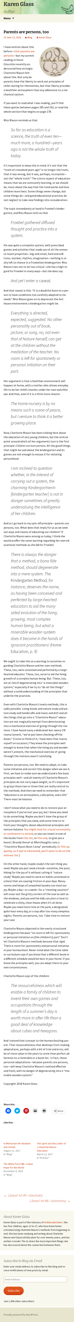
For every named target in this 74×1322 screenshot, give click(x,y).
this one (42, 838)
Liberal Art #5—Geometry (23, 1195)
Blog (29, 37)
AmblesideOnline (53, 1222)
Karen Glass (45, 37)
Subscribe (14, 1290)
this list (28, 838)
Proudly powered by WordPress (21, 1314)
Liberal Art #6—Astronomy (50, 1200)
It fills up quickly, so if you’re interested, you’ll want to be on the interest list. (37, 851)
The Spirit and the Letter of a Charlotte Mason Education (51, 1147)
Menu (7, 18)
